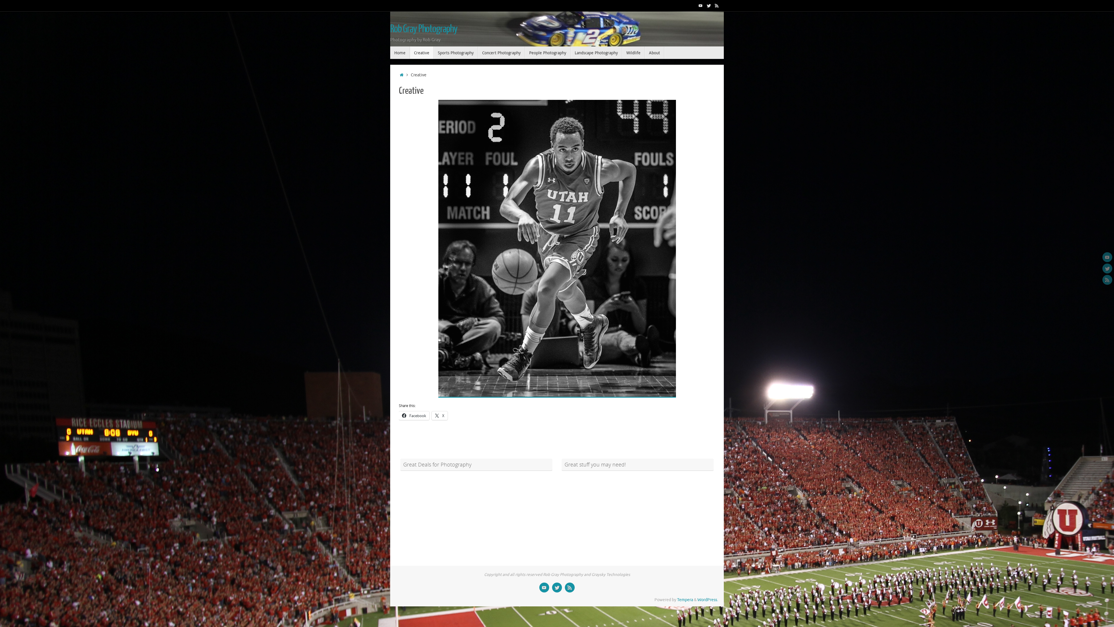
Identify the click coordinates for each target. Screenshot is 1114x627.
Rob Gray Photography (423, 29)
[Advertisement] (476, 515)
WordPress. (707, 599)
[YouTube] (701, 5)
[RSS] (717, 5)
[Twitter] (709, 5)
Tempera (685, 599)
